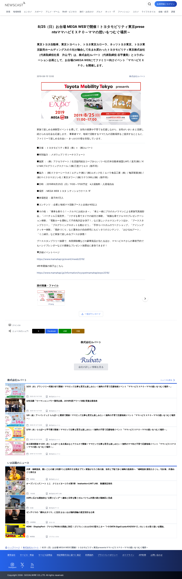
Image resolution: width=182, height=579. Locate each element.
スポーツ (39, 11)
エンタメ (28, 11)
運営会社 (11, 555)
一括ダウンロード (93, 314)
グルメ (99, 11)
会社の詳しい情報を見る (91, 366)
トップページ (14, 547)
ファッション (124, 11)
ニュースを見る (166, 380)
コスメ (136, 11)
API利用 (142, 555)
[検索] (149, 4)
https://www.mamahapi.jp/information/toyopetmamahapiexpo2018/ (73, 272)
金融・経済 (163, 11)
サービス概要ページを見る (161, 573)
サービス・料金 (27, 555)
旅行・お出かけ (87, 11)
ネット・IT (110, 11)
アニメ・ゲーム (53, 11)
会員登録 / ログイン (166, 4)
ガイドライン (128, 555)
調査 (173, 11)
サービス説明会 (45, 555)
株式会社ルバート (137, 76)
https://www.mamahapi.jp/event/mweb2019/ (61, 259)
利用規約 (89, 555)
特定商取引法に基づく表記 (69, 555)
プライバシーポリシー (108, 555)
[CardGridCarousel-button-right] (145, 298)
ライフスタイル (149, 11)
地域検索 (17, 11)
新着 (8, 11)
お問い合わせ (157, 555)
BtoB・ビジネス (69, 11)
